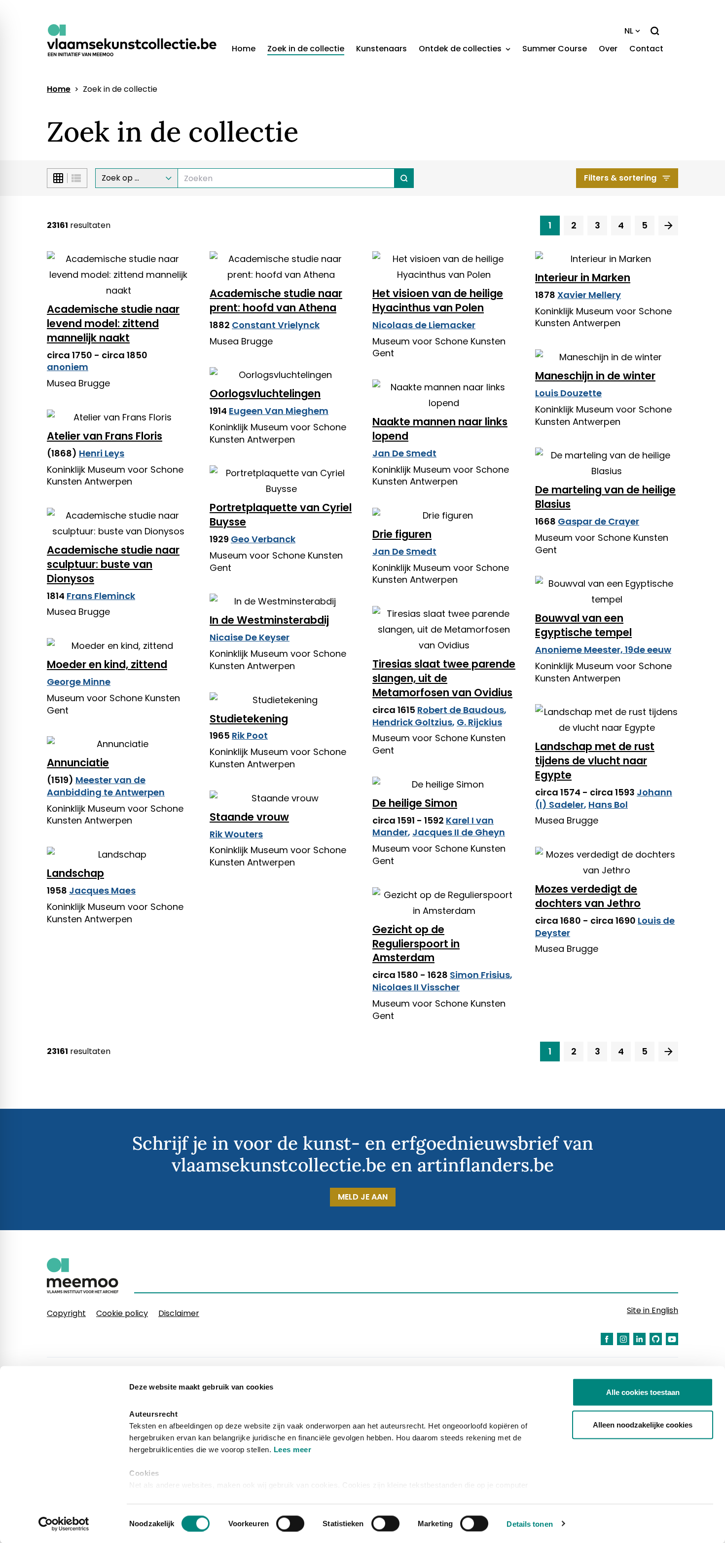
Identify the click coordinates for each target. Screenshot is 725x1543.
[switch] (290, 1523)
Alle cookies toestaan (643, 1392)
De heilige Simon (414, 803)
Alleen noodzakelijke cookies (642, 1424)
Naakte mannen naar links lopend (440, 428)
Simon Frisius (480, 975)
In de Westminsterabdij (269, 620)
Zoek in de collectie (305, 48)
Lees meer (293, 1449)
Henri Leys (101, 453)
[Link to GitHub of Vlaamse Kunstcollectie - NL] (656, 1339)
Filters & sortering (620, 178)
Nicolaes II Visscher (416, 987)
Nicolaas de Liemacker (423, 325)
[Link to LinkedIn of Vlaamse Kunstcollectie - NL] (639, 1339)
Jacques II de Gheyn (458, 832)
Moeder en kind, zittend (107, 664)
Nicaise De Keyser (250, 637)
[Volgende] (668, 225)
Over (608, 48)
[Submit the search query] (404, 178)
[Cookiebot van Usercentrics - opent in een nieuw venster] (64, 1523)
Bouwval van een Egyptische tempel (583, 625)
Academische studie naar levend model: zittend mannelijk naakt (113, 323)
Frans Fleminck (101, 596)
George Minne (78, 682)
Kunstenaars (381, 48)
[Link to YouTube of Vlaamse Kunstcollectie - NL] (672, 1339)
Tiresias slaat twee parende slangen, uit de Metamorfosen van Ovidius (443, 678)
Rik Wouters (236, 834)
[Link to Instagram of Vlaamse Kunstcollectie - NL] (623, 1339)
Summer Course (554, 48)
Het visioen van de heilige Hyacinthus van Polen (437, 300)
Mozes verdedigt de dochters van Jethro (588, 896)
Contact (646, 48)
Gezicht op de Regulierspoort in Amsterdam (416, 943)
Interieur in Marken (582, 277)
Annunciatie (78, 762)
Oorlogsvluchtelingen (265, 393)
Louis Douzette (568, 393)
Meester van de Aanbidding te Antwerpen (106, 786)
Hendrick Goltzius (412, 722)
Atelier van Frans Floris (104, 436)
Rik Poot (250, 735)
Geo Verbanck (263, 539)
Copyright (66, 1313)
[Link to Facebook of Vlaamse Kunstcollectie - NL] (607, 1339)
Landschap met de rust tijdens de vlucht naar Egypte (594, 760)
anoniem (67, 367)
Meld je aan (363, 1197)
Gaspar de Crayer (598, 521)
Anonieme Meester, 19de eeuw (603, 649)
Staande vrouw (249, 817)
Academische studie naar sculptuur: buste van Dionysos (113, 564)
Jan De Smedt (404, 453)
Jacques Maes (102, 890)
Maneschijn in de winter (595, 376)
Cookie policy (122, 1313)
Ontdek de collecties (461, 48)
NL (628, 31)
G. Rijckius (479, 722)
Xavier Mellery (589, 295)
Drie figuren (402, 534)
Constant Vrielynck (276, 325)
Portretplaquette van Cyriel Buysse (281, 514)
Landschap (75, 873)
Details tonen (529, 1523)
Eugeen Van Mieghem (278, 411)
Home (243, 48)
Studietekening (249, 719)
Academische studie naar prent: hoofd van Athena (276, 300)
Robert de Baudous (460, 710)
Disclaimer (178, 1313)
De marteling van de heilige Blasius (605, 497)
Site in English (652, 1310)
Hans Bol (608, 804)
